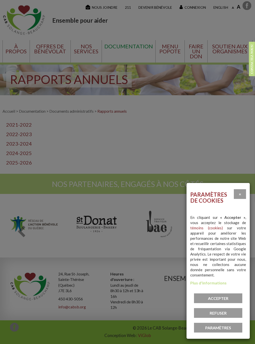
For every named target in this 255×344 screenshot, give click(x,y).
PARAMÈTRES (218, 327)
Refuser (218, 313)
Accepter (218, 298)
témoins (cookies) (206, 228)
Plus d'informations (208, 282)
